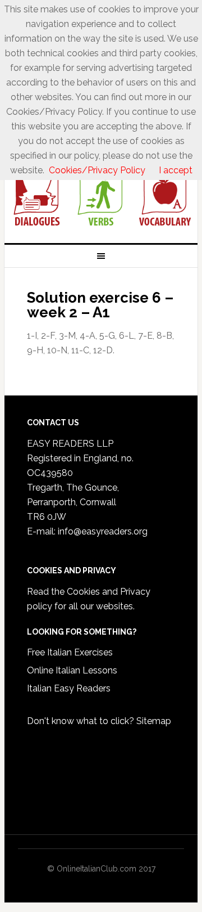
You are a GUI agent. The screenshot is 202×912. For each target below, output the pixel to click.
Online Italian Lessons (72, 670)
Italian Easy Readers (69, 688)
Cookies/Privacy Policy (97, 170)
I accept (175, 170)
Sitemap (153, 721)
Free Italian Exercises (70, 652)
